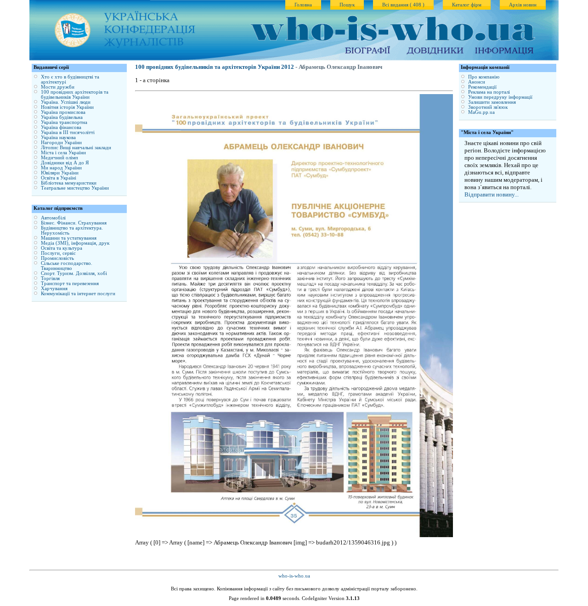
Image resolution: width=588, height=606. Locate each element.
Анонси (476, 81)
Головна (303, 4)
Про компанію (483, 76)
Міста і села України (63, 152)
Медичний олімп (59, 157)
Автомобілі (53, 217)
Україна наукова (58, 137)
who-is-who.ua (294, 575)
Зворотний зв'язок (488, 107)
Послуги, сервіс (58, 253)
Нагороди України (61, 142)
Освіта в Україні (58, 177)
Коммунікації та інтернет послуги (78, 293)
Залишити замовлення (492, 102)
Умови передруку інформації (500, 97)
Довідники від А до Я (65, 162)
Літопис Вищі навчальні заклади (76, 147)
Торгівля (50, 278)
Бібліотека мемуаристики (68, 182)
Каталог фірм (466, 4)
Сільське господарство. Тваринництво (66, 266)
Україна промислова (63, 112)
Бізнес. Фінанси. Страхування (74, 222)
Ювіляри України (60, 172)
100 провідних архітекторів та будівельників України (74, 95)
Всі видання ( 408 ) (403, 4)
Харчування (54, 288)
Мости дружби (57, 87)
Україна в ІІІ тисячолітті (68, 132)
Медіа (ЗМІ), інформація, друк (75, 243)
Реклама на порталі (489, 92)
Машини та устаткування (68, 238)
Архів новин (523, 4)
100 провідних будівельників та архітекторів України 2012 (214, 67)
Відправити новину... (491, 194)
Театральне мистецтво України (75, 188)
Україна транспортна (64, 122)
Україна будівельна (62, 117)
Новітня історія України (67, 107)
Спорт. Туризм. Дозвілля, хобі (74, 273)
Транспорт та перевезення (70, 283)
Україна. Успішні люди (65, 102)
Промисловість (57, 258)
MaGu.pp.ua (481, 112)
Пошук (347, 4)
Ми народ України (61, 167)
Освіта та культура (61, 248)
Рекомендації (482, 87)
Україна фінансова (61, 127)
